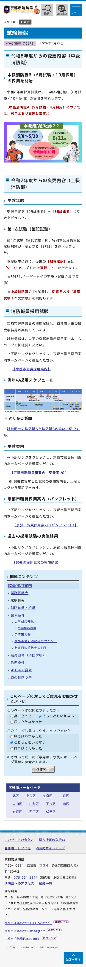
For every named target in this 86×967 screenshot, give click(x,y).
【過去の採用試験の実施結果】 (37, 562)
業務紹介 (18, 615)
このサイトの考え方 (19, 839)
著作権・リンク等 (18, 848)
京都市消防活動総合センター (35, 641)
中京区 (64, 795)
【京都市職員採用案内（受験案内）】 (40, 472)
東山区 (17, 803)
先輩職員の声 (27, 628)
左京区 (48, 795)
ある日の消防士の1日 (30, 647)
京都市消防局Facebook (23, 938)
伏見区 (51, 811)
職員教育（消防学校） (28, 655)
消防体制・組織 (23, 607)
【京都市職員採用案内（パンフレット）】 (46, 525)
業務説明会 (19, 593)
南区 (66, 803)
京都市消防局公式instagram (25, 931)
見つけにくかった (28, 748)
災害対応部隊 (24, 621)
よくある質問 (21, 670)
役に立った (23, 716)
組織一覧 (46, 883)
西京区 (34, 811)
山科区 (34, 803)
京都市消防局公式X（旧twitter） (28, 923)
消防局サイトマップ (50, 848)
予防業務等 (22, 634)
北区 (16, 795)
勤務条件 (18, 662)
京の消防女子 (21, 677)
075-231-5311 (26, 877)
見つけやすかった (28, 736)
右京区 (17, 811)
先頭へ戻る (73, 959)
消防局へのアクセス (19, 883)
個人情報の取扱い (52, 839)
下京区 (51, 803)
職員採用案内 (20, 585)
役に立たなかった (28, 721)
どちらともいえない (58, 716)
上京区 (31, 795)
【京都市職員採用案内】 (31, 369)
